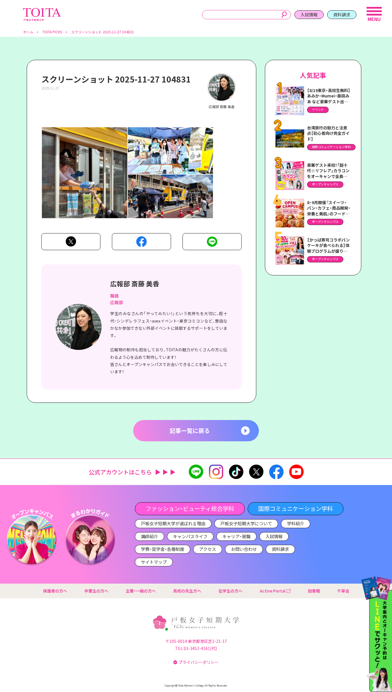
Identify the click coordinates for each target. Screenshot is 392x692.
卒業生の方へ (96, 591)
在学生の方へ (230, 591)
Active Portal (273, 591)
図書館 (314, 591)
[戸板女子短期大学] (42, 11)
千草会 (343, 591)
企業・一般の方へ (141, 591)
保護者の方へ (55, 591)
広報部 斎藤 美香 (134, 283)
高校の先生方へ (187, 591)
